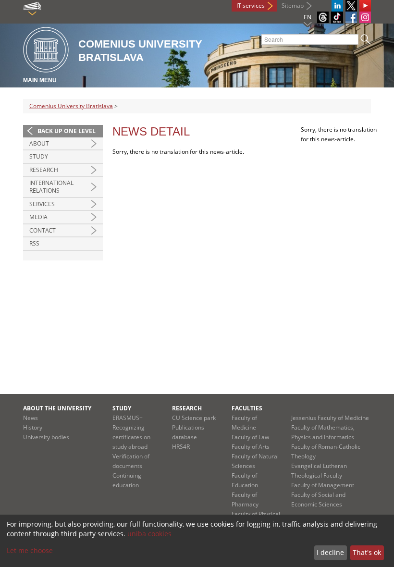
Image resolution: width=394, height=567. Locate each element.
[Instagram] (365, 17)
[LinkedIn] (337, 6)
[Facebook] (351, 17)
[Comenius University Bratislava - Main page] (46, 50)
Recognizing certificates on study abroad (131, 437)
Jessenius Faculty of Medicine (330, 418)
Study (38, 156)
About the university (57, 408)
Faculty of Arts (251, 447)
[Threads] (323, 17)
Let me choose (30, 550)
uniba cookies (149, 533)
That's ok (367, 552)
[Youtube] (365, 6)
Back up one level (66, 131)
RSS (34, 243)
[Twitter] (351, 6)
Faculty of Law (250, 437)
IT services (250, 5)
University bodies (46, 437)
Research (43, 170)
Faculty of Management (322, 485)
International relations (51, 187)
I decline (330, 552)
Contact (42, 230)
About (39, 143)
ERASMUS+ (127, 418)
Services (42, 204)
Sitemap (293, 5)
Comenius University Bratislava (71, 106)
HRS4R (181, 447)
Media (38, 217)
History (32, 427)
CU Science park (194, 418)
